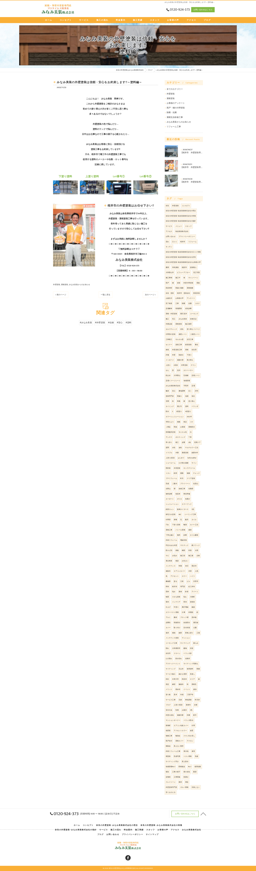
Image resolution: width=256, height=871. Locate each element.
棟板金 (168, 746)
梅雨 (183, 550)
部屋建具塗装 (170, 432)
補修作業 (180, 715)
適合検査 (169, 560)
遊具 (167, 632)
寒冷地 (186, 751)
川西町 (192, 596)
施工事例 (169, 277)
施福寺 (181, 684)
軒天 (181, 478)
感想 (190, 530)
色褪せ (185, 777)
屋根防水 (191, 427)
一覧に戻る (105, 294)
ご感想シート (195, 334)
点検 (198, 555)
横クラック (196, 545)
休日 (186, 566)
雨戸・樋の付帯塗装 (176, 107)
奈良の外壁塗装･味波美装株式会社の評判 (181, 257)
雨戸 (167, 283)
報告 (167, 771)
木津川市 (175, 679)
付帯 (193, 725)
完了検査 (169, 303)
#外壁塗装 (100, 322)
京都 (195, 704)
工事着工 (169, 339)
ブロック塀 (184, 617)
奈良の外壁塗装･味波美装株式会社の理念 (181, 210)
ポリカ (179, 499)
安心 (173, 391)
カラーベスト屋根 (172, 612)
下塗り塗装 (176, 524)
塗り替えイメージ (193, 329)
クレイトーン (170, 782)
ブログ (168, 704)
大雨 (196, 550)
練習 (173, 684)
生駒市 (187, 658)
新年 (194, 715)
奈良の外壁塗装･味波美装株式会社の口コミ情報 (183, 252)
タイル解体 (194, 535)
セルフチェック (171, 329)
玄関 (167, 401)
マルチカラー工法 (191, 447)
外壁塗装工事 (177, 349)
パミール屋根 (180, 530)
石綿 (180, 699)
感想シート (183, 334)
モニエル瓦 (183, 432)
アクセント (175, 576)
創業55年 (195, 452)
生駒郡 (190, 488)
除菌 (183, 303)
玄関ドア (197, 442)
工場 (198, 632)
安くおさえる (170, 792)
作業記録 (169, 324)
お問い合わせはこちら (202, 9)
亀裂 (185, 524)
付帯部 (168, 519)
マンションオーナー (173, 720)
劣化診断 (188, 308)
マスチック (184, 545)
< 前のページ (60, 294)
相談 (177, 560)
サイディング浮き (172, 761)
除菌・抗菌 (172, 112)
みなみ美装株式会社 (173, 385)
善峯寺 (188, 704)
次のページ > (150, 294)
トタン (168, 473)
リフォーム (192, 241)
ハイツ (192, 576)
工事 (177, 303)
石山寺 (181, 668)
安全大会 (169, 710)
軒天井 (197, 699)
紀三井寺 (191, 586)
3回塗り (179, 411)
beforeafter (192, 458)
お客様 (182, 427)
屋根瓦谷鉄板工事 (175, 117)
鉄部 (175, 473)
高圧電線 (185, 607)
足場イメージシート (173, 380)
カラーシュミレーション (175, 416)
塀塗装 (168, 756)
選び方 (179, 406)
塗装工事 (178, 344)
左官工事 (190, 339)
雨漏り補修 (179, 288)
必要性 (168, 622)
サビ (167, 555)
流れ (167, 241)
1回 (193, 509)
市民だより (170, 421)
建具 (186, 519)
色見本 (177, 494)
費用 (167, 267)
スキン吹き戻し (189, 735)
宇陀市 (186, 385)
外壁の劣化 (170, 715)
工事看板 (177, 777)
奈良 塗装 (170, 293)
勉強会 (177, 735)
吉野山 (168, 488)
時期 (180, 566)
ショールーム (170, 463)
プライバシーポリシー (187, 236)
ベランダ (195, 406)
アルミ (168, 617)
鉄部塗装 (188, 344)
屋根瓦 (194, 684)
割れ (167, 648)
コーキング (194, 313)
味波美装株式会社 (182, 231)
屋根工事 (169, 530)
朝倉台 (181, 355)
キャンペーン (193, 277)
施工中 (177, 277)
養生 (196, 344)
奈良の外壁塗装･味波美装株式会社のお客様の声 (183, 262)
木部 (190, 571)
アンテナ (169, 437)
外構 (188, 715)
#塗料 (128, 322)
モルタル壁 (179, 339)
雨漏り (179, 396)
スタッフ (188, 226)
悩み (173, 591)
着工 (177, 442)
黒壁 (194, 771)
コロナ (197, 303)
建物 (185, 648)
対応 (167, 679)
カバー (168, 627)
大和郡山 (177, 375)
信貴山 (195, 483)
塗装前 (192, 602)
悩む (185, 596)
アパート (195, 591)
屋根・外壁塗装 (171, 313)
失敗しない (196, 787)
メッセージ (170, 360)
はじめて (181, 458)
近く (190, 391)
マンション (186, 638)
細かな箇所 (183, 674)
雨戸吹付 (169, 741)
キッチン (169, 246)
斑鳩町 (168, 725)
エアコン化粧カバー (181, 725)
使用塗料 (190, 668)
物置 (167, 596)
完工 (173, 319)
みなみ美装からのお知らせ (79, 284)
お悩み (174, 555)
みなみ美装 (183, 319)
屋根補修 (190, 288)
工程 (181, 581)
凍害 (193, 751)
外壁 (173, 355)
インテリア (176, 602)
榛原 (167, 391)
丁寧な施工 (170, 535)
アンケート (191, 298)
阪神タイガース (182, 509)
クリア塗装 (191, 478)
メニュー (178, 226)
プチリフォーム (171, 478)
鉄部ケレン (170, 509)
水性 (173, 447)
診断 (185, 535)
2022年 (189, 416)
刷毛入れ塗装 (170, 514)
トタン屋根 (187, 756)
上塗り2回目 (170, 458)
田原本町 (169, 288)
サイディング (170, 668)
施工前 (182, 555)
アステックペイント (173, 663)
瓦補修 (185, 375)
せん (167, 370)
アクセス (169, 231)
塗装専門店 (170, 396)
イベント (186, 689)
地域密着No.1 (170, 766)
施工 (167, 319)
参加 (195, 689)
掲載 (178, 421)
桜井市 (182, 241)
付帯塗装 (184, 365)
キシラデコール (189, 468)
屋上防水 (185, 761)
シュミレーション (172, 504)
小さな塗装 (176, 596)
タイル (194, 519)
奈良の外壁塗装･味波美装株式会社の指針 (181, 221)
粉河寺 (174, 586)
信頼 (186, 396)
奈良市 (168, 653)
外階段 (190, 612)
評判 (196, 391)
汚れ (167, 524)
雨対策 (168, 468)
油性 (180, 447)
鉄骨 (186, 591)
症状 (191, 648)
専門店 (182, 586)
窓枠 (167, 591)
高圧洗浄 (183, 313)
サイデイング (185, 643)
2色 (189, 442)
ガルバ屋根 (184, 787)
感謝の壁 (180, 360)
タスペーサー (188, 370)
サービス (169, 226)
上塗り (168, 365)
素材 (175, 617)
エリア (192, 679)
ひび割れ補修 (183, 463)
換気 (167, 349)
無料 (178, 535)
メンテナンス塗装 (172, 638)
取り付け (177, 627)
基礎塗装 (185, 452)
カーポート (170, 499)
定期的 (168, 777)
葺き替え (190, 360)
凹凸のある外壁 (171, 545)
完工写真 (196, 272)
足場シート (196, 375)
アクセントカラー (180, 730)
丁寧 (190, 437)
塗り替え (191, 401)
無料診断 (169, 494)
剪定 (167, 684)
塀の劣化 (186, 771)
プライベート (185, 483)
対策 (190, 550)
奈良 (167, 205)
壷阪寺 (168, 571)
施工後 (190, 555)
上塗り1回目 (178, 704)
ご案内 (174, 483)
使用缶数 (198, 766)
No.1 (189, 766)
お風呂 (184, 710)
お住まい (185, 560)
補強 (173, 632)
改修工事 (182, 488)
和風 (178, 401)
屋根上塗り (189, 632)
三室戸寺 (190, 694)
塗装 (178, 283)
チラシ (193, 365)
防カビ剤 (169, 550)
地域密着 (187, 380)
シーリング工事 (190, 514)
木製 (177, 452)
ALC (180, 514)
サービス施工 (170, 674)
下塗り (189, 355)
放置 (191, 730)
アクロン (190, 741)
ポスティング (180, 437)
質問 (167, 447)
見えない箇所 (178, 746)
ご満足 (168, 427)
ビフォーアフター (183, 272)
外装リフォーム (171, 540)
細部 (180, 632)
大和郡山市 (170, 272)
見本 (175, 694)
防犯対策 (196, 293)
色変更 (168, 730)
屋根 (186, 349)
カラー (184, 576)
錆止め (168, 375)
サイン (194, 463)
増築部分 (177, 622)
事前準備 (186, 494)
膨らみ (195, 643)
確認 (193, 607)
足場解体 (169, 308)
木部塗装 (177, 468)
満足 (186, 782)
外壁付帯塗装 (188, 283)
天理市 (195, 581)
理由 (175, 427)
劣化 (181, 329)
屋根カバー (179, 741)
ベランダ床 (187, 653)
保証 (185, 421)
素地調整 (182, 391)
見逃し (192, 674)
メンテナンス (170, 566)
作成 (181, 694)
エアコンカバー (179, 571)
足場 (193, 385)
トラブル (169, 452)
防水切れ (178, 658)
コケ (191, 421)
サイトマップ (152, 834)
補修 (188, 473)
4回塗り (188, 411)
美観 (177, 550)
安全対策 (186, 627)
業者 (180, 591)
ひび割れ (169, 658)
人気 (196, 571)
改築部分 (186, 622)
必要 (183, 442)
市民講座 (175, 267)
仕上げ (168, 607)
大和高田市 (176, 648)
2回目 (176, 365)
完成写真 (177, 756)
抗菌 (190, 303)
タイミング (170, 406)
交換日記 (193, 319)
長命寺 (177, 689)
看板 (198, 283)
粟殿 (181, 473)
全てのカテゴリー (175, 89)
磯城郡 (168, 581)
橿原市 (184, 267)
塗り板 (168, 694)
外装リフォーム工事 (173, 751)
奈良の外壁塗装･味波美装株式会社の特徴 (181, 216)
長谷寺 (194, 566)
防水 (167, 411)
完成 (167, 483)
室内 (167, 602)
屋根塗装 (64, 284)
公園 (195, 627)
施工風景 (188, 324)
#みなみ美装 (86, 322)
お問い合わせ (170, 236)
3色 (191, 710)
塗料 (186, 406)
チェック (196, 473)
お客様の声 (179, 298)
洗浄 (178, 370)
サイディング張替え (191, 663)
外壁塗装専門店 (171, 787)
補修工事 (169, 735)
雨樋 (198, 668)
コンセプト (186, 205)
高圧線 (195, 622)
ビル (188, 581)
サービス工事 (170, 699)
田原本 (184, 679)
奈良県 (194, 349)
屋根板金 (181, 766)
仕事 (183, 612)
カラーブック (187, 504)
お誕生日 (169, 298)
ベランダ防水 (188, 720)
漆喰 (175, 519)
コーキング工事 (171, 643)
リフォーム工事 (174, 126)
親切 (180, 782)
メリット (169, 689)
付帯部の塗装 (170, 334)
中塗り (176, 607)
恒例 (177, 710)
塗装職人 (193, 267)
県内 (185, 602)
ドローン (177, 653)
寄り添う (169, 442)
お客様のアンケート (176, 103)
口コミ (174, 241)
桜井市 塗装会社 (183, 293)
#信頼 (111, 322)
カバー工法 (194, 524)
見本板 (194, 617)
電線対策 (183, 540)
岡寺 (167, 586)
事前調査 (188, 699)
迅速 (196, 756)
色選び (187, 499)
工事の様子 (176, 771)
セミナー (169, 344)
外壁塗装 (56, 284)
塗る (175, 581)
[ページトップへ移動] (203, 813)
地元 (193, 396)
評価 (167, 355)
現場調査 (178, 308)
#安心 (120, 322)
